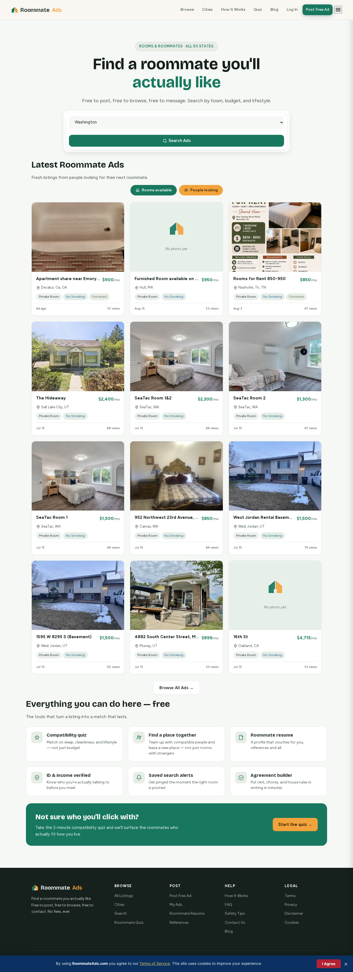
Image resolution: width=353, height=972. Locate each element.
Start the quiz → (295, 824)
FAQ (228, 904)
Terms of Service (155, 963)
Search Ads (179, 140)
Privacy (291, 904)
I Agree (328, 964)
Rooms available (157, 190)
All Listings (123, 895)
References (179, 922)
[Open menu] (338, 10)
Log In (292, 9)
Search (120, 913)
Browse (187, 9)
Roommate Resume (187, 913)
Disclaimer (294, 913)
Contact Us (235, 922)
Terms (290, 895)
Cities (207, 9)
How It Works (233, 9)
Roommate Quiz (128, 922)
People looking (204, 190)
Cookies (292, 922)
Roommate (41, 10)
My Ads (176, 904)
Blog (274, 9)
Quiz (258, 9)
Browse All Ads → (176, 687)
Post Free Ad (317, 9)
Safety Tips (235, 913)
